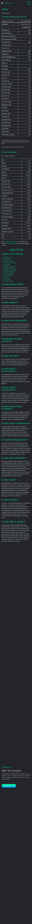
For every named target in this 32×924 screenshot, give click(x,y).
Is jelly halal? (6, 277)
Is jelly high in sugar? (8, 281)
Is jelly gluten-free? (7, 257)
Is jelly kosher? (6, 279)
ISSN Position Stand (11, 243)
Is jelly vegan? (6, 259)
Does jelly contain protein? (9, 262)
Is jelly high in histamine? (9, 272)
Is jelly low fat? (6, 264)
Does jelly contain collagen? (10, 270)
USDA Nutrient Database (11, 241)
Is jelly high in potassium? (9, 268)
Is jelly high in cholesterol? (9, 266)
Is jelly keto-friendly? (8, 275)
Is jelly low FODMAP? (8, 261)
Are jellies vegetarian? (8, 273)
